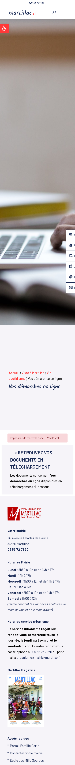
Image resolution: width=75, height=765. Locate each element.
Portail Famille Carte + (26, 746)
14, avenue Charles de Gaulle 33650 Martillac (28, 543)
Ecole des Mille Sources (27, 760)
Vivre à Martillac (33, 373)
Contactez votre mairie (26, 753)
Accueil (14, 373)
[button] (4, 28)
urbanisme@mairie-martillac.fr (39, 657)
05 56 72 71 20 (42, 652)
